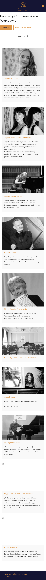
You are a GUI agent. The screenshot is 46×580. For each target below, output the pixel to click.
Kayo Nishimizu (10, 547)
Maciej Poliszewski (12, 443)
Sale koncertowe (23, 28)
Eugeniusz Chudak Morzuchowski (18, 494)
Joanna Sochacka (11, 79)
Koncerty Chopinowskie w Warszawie (20, 358)
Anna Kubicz (9, 397)
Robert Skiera (10, 253)
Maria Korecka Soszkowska (15, 309)
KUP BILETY (6, 28)
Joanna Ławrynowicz (13, 196)
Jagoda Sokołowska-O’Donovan (17, 138)
